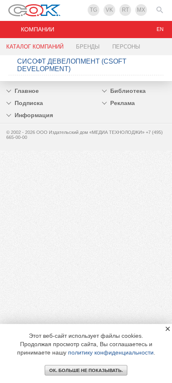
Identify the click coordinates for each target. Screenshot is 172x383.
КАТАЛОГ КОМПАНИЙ (34, 47)
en (160, 29)
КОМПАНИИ (37, 29)
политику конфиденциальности (111, 352)
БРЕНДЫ (88, 47)
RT (125, 10)
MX (141, 10)
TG (93, 10)
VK (109, 10)
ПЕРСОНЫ (126, 47)
